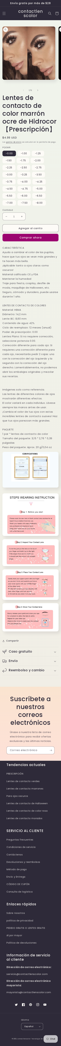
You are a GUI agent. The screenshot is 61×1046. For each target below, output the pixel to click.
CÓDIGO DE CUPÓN (18, 884)
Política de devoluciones (21, 942)
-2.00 (37, 160)
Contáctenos (15, 854)
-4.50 (9, 188)
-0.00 (9, 153)
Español (29, 1026)
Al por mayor (14, 935)
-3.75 (9, 181)
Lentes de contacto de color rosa (27, 810)
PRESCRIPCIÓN (15, 773)
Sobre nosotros (16, 913)
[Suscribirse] (50, 750)
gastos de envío (13, 142)
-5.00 (39, 188)
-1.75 (23, 160)
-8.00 (39, 203)
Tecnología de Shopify (40, 1039)
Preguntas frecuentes (20, 839)
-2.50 (23, 167)
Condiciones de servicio (21, 847)
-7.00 (9, 203)
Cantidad (7, 210)
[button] (4, 13)
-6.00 (23, 195)
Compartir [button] (12, 640)
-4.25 (39, 181)
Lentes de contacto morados (24, 818)
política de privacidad (20, 920)
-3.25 (24, 174)
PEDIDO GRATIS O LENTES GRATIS (26, 928)
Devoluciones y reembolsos (23, 862)
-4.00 (24, 181)
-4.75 (24, 188)
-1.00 (24, 153)
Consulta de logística (20, 891)
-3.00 (9, 174)
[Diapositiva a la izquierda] (23, 90)
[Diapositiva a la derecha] (37, 90)
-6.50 (38, 195)
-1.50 (9, 160)
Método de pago (17, 869)
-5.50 (9, 195)
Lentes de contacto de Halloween (27, 803)
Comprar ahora (31, 237)
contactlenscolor (24, 1039)
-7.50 (24, 203)
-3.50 (38, 174)
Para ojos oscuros (17, 796)
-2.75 (38, 167)
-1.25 (38, 153)
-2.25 (9, 167)
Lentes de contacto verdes (23, 781)
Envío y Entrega (16, 876)
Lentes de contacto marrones (25, 788)
